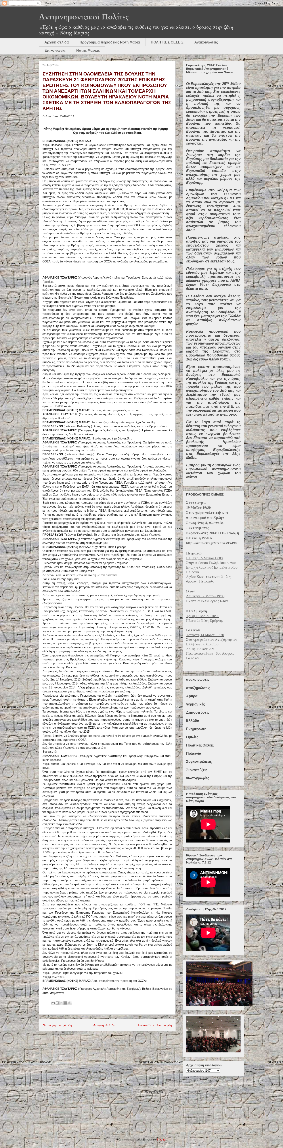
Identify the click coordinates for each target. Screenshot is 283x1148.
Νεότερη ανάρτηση (57, 1025)
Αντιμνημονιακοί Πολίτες (84, 16)
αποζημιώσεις (198, 688)
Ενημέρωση (196, 729)
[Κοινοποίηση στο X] (61, 1003)
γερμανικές (195, 704)
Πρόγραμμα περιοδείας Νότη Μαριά (110, 42)
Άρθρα (191, 696)
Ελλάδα (192, 720)
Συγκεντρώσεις (199, 761)
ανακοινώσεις (197, 679)
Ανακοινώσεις (206, 42)
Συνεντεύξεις (196, 770)
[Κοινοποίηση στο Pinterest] (70, 1003)
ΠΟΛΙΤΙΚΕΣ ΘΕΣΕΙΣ (167, 42)
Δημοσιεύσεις (197, 712)
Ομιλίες (192, 737)
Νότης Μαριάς (88, 50)
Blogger (161, 1139)
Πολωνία (193, 753)
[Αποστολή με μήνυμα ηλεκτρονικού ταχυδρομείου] (53, 1003)
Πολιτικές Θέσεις (200, 745)
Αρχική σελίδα (56, 42)
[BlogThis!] (57, 1003)
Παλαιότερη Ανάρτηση (154, 1025)
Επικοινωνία (54, 50)
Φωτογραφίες (197, 778)
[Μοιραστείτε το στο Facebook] (65, 1003)
